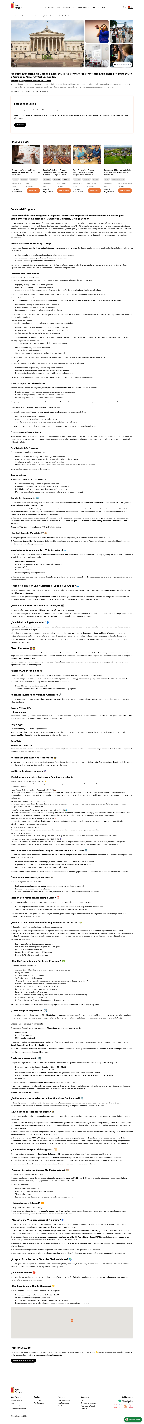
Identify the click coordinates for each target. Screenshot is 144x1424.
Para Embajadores (64, 1400)
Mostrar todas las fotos (124, 64)
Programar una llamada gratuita (23, 1360)
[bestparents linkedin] (125, 1406)
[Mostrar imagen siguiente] (38, 154)
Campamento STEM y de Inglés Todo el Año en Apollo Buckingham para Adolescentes (117, 172)
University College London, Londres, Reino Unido (31, 81)
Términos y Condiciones (19, 1406)
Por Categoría (39, 1403)
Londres (31, 16)
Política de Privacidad (18, 1409)
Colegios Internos (68, 7)
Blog (93, 7)
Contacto (101, 7)
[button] (72, 1321)
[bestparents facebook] (120, 1406)
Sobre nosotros (16, 1400)
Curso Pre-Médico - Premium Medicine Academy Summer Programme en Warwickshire (83, 172)
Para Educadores (63, 1403)
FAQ (82, 1400)
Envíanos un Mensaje (88, 1403)
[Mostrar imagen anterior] (14, 154)
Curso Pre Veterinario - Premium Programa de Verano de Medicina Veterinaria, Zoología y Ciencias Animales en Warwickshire (55, 172)
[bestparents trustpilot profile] (123, 1401)
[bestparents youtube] (131, 1406)
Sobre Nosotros (83, 7)
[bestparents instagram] (115, 1406)
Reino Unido (21, 16)
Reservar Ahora (33, 190)
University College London (46, 16)
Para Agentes (62, 1406)
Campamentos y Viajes (52, 7)
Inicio (12, 16)
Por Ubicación (39, 1400)
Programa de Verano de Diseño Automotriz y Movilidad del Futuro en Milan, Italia (26, 172)
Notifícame (20, 125)
